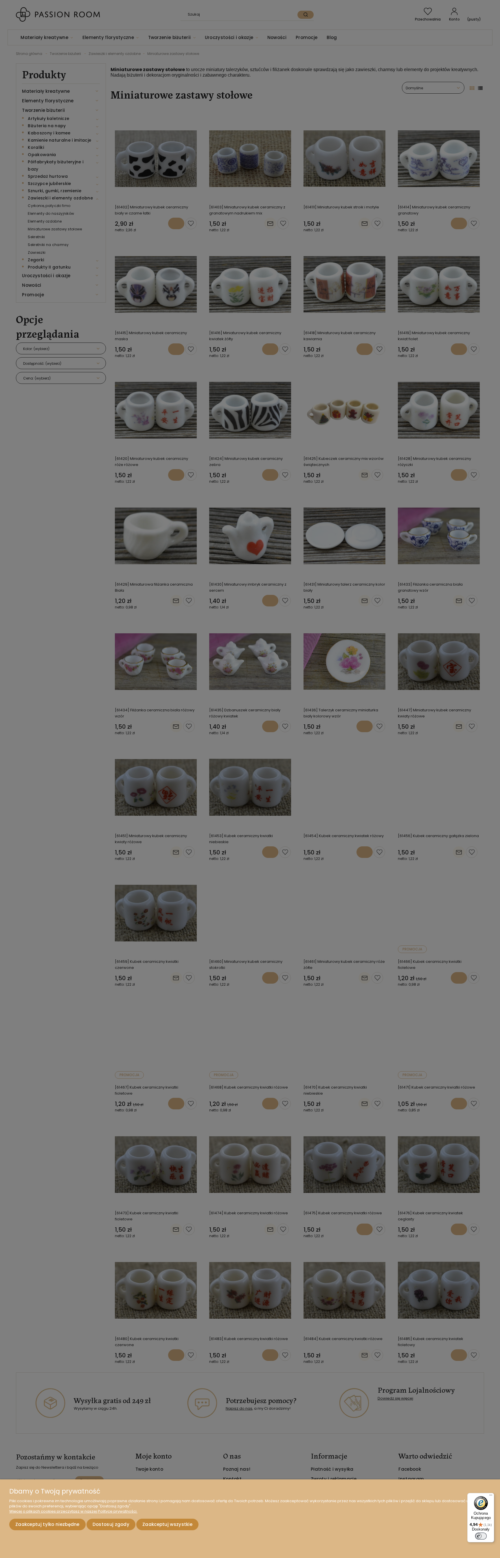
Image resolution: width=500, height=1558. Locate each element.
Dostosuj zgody (111, 1524)
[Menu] (490, 1496)
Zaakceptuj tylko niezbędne (47, 1524)
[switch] (481, 1536)
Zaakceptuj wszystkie (167, 1524)
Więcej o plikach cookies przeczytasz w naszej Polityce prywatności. (73, 1511)
